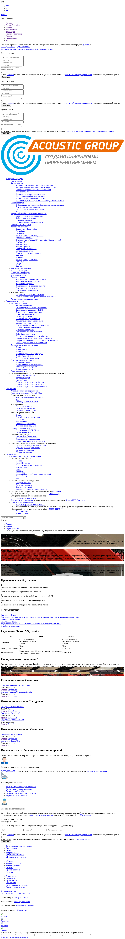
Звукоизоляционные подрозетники (30, 194)
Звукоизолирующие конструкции (24, 345)
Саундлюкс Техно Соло (11, 741)
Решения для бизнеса (24, 356)
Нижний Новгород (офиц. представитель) (33, 474)
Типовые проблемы (19, 303)
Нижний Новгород (14, 34)
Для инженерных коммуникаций (29, 365)
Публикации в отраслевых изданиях (31, 445)
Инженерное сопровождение (28, 290)
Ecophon (19, 257)
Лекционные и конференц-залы (29, 312)
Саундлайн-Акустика (24, 251)
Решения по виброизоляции (22, 360)
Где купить (10, 878)
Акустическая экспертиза (26, 288)
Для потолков (21, 349)
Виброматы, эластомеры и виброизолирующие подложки (40, 205)
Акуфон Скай (21, 244)
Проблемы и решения (15, 301)
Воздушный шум (23, 378)
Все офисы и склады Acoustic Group (26, 456)
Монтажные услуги (19, 275)
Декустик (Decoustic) (24, 238)
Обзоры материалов (24, 452)
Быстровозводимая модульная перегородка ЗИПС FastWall (40, 201)
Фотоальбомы (21, 421)
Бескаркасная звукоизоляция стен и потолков (34, 185)
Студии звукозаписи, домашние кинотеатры (34, 338)
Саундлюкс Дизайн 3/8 (10, 713)
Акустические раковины (21, 268)
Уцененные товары (19, 271)
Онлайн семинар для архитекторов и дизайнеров (36, 297)
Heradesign (20, 262)
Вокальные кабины (24, 220)
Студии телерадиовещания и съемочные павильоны (37, 340)
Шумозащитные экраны (21, 225)
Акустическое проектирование (28, 281)
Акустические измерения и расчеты (31, 286)
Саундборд (20, 231)
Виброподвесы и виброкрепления (30, 209)
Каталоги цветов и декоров (22, 428)
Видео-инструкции (24, 406)
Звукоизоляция (17, 183)
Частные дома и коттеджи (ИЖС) (29, 310)
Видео (18, 415)
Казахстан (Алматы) (24, 485)
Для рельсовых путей (24, 369)
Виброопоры (21, 211)
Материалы (10, 861)
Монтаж (9, 872)
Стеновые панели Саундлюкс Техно (16, 685)
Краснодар (10, 32)
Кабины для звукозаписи (26, 218)
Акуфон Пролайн (23, 246)
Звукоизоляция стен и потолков (19, 846)
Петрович (81, 500)
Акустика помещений (20, 227)
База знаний (11, 389)
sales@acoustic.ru (21, 897)
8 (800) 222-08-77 (8, 47)
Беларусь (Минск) (23, 483)
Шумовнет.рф (54, 494)
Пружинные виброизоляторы (28, 207)
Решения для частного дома (27, 358)
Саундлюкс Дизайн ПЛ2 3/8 (12, 720)
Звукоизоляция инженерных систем (30, 198)
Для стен (19, 347)
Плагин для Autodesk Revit (27, 402)
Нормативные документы (26, 437)
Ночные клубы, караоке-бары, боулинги (32, 325)
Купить (4, 690)
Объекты (9, 868)
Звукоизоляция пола (24, 192)
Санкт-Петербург (13, 25)
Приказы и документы (15, 887)
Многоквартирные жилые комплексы (31, 308)
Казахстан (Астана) (24, 487)
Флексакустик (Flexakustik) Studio (29, 236)
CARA (18, 264)
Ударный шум (21, 380)
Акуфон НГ (20, 242)
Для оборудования (23, 362)
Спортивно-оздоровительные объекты (32, 336)
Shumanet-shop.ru (59, 491)
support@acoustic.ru (22, 902)
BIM (17, 400)
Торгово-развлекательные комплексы (31, 343)
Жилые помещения (24, 305)
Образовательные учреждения (28, 327)
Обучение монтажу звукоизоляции (30, 295)
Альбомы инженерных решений (24, 391)
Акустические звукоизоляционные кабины (29, 214)
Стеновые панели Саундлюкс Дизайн (16, 692)
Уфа (7, 40)
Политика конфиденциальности (14, 937)
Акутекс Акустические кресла (28, 253)
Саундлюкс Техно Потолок (12, 707)
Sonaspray (20, 255)
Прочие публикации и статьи (28, 448)
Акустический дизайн (25, 284)
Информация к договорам (16, 885)
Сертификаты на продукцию (28, 417)
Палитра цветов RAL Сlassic (27, 430)
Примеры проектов (19, 371)
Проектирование (13, 870)
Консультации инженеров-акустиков (31, 279)
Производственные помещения (29, 332)
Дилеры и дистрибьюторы (22, 502)
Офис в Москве (23, 47)
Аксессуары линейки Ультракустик (30, 196)
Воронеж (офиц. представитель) (29, 465)
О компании (11, 876)
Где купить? (86, 45)
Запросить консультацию (97, 771)
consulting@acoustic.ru (25, 906)
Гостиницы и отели (24, 316)
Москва (9, 23)
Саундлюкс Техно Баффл (11, 734)
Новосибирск (11, 38)
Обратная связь (22, 511)
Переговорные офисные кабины (29, 216)
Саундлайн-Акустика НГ (26, 249)
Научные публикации (25, 450)
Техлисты (20, 419)
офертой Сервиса (83, 839)
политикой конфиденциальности (78, 75)
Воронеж (9, 36)
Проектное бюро (18, 277)
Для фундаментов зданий (26, 367)
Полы (8, 850)
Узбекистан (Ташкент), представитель (31, 489)
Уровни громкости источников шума (31, 441)
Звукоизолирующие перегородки (29, 354)
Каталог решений (13, 865)
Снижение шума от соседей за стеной (31, 386)
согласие (10, 75)
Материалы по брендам (20, 273)
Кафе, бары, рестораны (25, 334)
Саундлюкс (20, 233)
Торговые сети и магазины (22, 500)
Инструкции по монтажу (26, 408)
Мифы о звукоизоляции (25, 375)
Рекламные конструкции (26, 426)
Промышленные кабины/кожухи (29, 222)
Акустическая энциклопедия (28, 439)
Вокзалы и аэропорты (25, 314)
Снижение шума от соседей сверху (30, 382)
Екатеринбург (11, 29)
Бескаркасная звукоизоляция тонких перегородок (36, 187)
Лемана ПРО (71, 500)
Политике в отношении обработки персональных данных (91, 131)
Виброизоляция (17, 203)
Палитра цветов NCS (24, 432)
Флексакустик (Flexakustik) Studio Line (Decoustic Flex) (38, 240)
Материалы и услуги (14, 179)
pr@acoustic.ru (21, 910)
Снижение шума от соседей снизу (30, 384)
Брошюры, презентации (26, 424)
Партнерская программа (26, 498)
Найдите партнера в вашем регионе (30, 505)
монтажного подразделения (41, 815)
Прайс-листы (16, 181)
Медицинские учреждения (27, 323)
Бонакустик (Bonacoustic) (26, 229)
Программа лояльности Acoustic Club (26, 393)
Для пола (19, 351)
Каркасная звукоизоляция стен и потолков (33, 190)
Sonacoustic (20, 266)
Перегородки (11, 848)
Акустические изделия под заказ (24, 299)
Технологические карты (26, 410)
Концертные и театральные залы (29, 321)
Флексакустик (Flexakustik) (27, 260)
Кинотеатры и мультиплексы (28, 319)
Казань (9, 27)
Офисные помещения (25, 330)
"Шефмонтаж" (85, 815)
